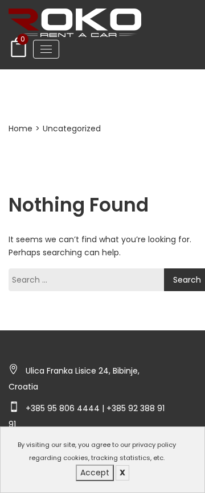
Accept (94, 472)
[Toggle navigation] (46, 49)
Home (20, 128)
